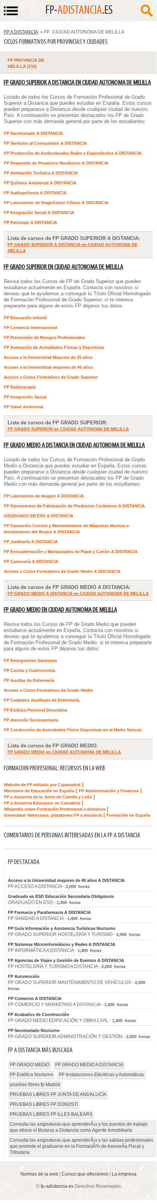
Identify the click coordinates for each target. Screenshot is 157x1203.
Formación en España (128, 815)
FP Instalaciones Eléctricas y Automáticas (101, 1074)
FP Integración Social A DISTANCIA (39, 212)
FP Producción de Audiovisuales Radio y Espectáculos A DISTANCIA (72, 153)
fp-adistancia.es (57, 1186)
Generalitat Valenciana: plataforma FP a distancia (53, 815)
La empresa (124, 1174)
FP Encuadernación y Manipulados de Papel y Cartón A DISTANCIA (71, 551)
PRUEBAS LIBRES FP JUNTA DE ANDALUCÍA (58, 1094)
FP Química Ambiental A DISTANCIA (40, 183)
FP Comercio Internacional (30, 327)
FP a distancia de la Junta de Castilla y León (48, 797)
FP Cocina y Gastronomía (29, 670)
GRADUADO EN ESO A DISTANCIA (38, 516)
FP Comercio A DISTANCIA (35, 998)
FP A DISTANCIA (21, 32)
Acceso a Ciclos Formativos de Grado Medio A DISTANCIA (62, 571)
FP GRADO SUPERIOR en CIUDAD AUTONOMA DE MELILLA (63, 267)
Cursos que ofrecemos (85, 1174)
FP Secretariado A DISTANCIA (33, 133)
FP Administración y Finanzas (109, 791)
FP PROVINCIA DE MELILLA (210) (26, 63)
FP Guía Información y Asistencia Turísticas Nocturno (62, 928)
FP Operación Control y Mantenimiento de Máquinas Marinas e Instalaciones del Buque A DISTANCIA (66, 528)
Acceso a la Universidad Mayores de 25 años (48, 357)
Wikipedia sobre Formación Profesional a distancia (54, 809)
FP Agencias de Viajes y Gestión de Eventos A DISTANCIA (66, 960)
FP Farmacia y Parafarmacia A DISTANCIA (49, 912)
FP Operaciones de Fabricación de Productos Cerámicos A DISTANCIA (74, 506)
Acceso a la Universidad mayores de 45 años (48, 367)
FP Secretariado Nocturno (34, 1030)
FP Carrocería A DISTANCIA (31, 561)
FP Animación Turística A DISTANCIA (41, 173)
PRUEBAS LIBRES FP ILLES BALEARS (51, 1114)
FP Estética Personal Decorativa (35, 710)
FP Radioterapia (20, 387)
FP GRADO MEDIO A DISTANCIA (89, 1064)
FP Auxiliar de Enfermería (29, 680)
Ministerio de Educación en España (39, 791)
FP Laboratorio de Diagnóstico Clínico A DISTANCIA (56, 202)
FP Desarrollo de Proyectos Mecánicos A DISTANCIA (56, 163)
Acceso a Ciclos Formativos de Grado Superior (51, 377)
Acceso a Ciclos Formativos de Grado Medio (48, 690)
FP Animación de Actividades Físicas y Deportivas (54, 347)
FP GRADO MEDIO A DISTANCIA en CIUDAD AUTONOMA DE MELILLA (74, 445)
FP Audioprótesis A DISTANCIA (35, 192)
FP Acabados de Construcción (38, 1014)
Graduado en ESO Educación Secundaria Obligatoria (61, 896)
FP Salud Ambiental (23, 407)
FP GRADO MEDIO (29, 1064)
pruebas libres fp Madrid (35, 1084)
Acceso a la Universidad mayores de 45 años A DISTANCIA (66, 880)
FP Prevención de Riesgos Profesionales (44, 337)
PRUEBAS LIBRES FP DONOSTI (44, 1104)
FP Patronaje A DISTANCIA (30, 222)
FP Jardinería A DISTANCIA (31, 541)
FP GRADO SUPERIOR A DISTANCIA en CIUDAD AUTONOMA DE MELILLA (77, 82)
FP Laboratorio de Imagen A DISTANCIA (44, 496)
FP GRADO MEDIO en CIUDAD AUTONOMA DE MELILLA (60, 610)
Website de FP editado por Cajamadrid (42, 784)
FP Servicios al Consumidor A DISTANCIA (45, 143)
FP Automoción (24, 976)
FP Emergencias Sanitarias (30, 660)
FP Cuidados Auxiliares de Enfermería (41, 700)
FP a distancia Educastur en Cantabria (42, 803)
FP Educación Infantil (25, 317)
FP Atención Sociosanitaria (31, 720)
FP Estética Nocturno (31, 1074)
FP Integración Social (25, 397)
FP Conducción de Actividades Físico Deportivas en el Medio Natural (72, 730)
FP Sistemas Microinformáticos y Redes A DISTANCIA (61, 944)
